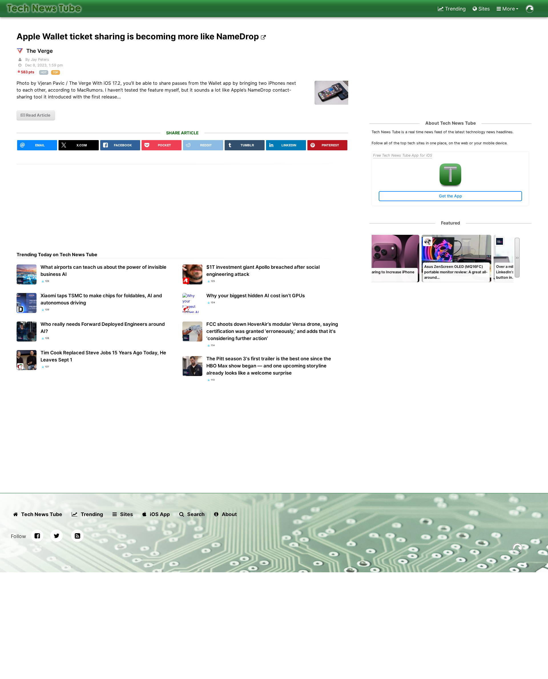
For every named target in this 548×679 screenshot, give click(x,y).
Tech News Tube (41, 514)
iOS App (159, 514)
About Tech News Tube (450, 123)
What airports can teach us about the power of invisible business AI (103, 270)
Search (195, 514)
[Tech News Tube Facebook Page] (37, 536)
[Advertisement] (182, 204)
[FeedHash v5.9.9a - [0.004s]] (517, 549)
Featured (450, 223)
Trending (455, 9)
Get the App (450, 195)
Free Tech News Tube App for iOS (402, 155)
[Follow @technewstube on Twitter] (56, 536)
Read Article (38, 115)
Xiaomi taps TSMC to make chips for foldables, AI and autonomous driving (101, 299)
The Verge (39, 51)
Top (55, 72)
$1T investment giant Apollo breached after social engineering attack (263, 270)
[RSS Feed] (77, 536)
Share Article (182, 132)
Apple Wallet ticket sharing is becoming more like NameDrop (139, 36)
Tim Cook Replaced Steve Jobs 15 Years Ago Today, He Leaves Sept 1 (103, 356)
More (508, 9)
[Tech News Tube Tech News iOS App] (450, 184)
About (229, 514)
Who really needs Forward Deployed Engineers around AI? (103, 327)
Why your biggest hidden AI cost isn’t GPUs (255, 295)
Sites (483, 9)
